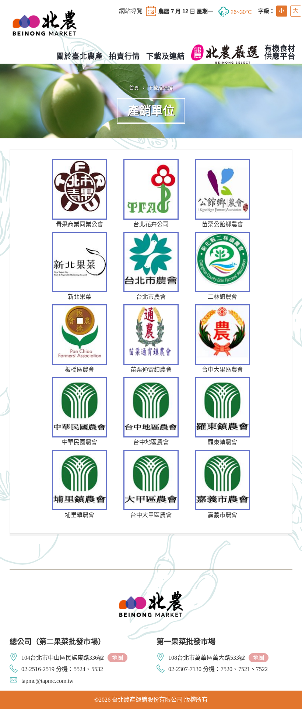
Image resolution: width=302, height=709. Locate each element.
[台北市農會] (151, 267)
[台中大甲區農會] (151, 485)
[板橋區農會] (79, 339)
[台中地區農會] (151, 412)
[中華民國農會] (79, 412)
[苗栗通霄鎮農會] (151, 339)
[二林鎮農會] (222, 267)
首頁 (134, 88)
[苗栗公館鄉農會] (222, 194)
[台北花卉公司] (151, 194)
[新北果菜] (79, 267)
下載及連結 (160, 88)
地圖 (117, 658)
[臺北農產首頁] (44, 29)
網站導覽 (131, 11)
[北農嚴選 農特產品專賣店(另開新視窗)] (225, 54)
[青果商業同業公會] (79, 194)
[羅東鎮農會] (222, 412)
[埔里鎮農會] (79, 485)
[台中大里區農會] (222, 339)
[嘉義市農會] (222, 485)
